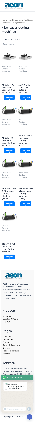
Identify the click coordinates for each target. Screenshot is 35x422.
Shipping (6, 348)
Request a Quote (9, 98)
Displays (6, 322)
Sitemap (6, 353)
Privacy (6, 342)
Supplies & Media (10, 319)
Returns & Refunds (11, 351)
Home (4, 20)
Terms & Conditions (11, 345)
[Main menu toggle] (31, 6)
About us (7, 336)
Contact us (8, 339)
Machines (13, 20)
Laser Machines (25, 20)
